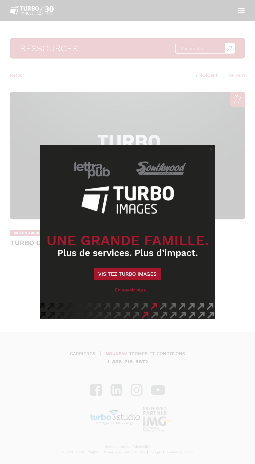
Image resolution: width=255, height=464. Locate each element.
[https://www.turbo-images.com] (127, 232)
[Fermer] (211, 149)
